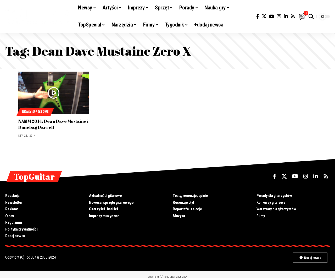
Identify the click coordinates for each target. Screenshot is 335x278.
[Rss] (293, 16)
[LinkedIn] (285, 16)
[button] (311, 16)
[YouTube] (272, 16)
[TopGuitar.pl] (37, 16)
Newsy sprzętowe (35, 112)
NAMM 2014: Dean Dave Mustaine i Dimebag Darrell (53, 124)
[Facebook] (257, 16)
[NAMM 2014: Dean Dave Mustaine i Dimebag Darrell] (53, 93)
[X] (264, 16)
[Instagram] (279, 16)
